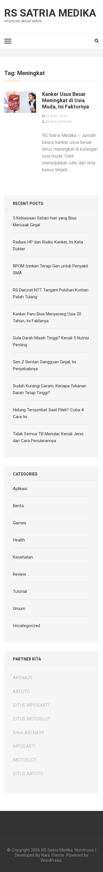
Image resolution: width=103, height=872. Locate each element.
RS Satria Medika (50, 13)
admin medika (58, 122)
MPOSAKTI (24, 746)
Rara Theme (52, 855)
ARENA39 (22, 677)
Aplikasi (20, 488)
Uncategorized (26, 625)
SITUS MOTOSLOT (31, 719)
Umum (19, 608)
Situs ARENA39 (28, 732)
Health (19, 540)
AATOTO (21, 691)
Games (19, 522)
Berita (18, 505)
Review (19, 574)
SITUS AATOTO (28, 773)
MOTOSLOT (25, 760)
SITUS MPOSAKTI (31, 705)
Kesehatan (23, 557)
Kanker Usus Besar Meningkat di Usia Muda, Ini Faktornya (65, 100)
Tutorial (20, 591)
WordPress (51, 860)
